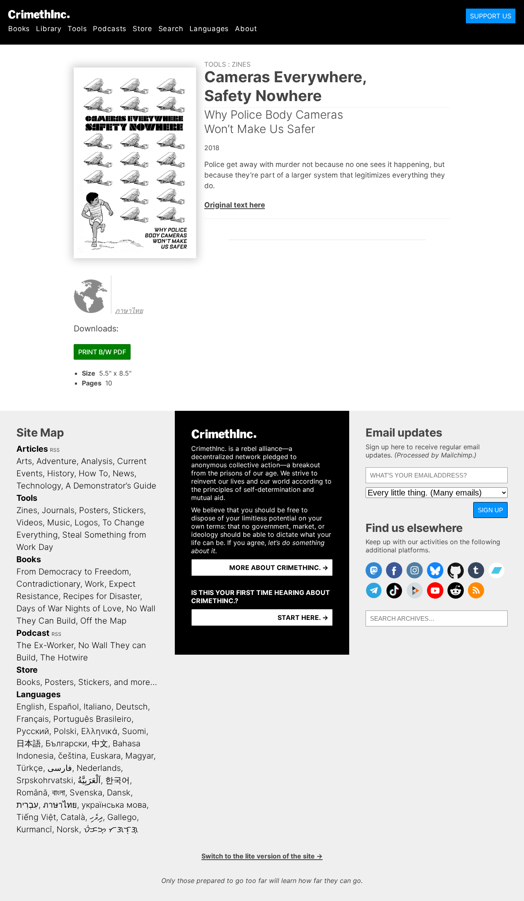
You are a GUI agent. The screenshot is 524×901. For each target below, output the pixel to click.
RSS (55, 450)
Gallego (122, 817)
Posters (93, 510)
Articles (32, 449)
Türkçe (29, 768)
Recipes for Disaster (101, 596)
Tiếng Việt (36, 817)
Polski (65, 731)
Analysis (97, 461)
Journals (58, 510)
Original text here (234, 204)
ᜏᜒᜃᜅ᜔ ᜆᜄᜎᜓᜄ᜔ (111, 829)
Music (58, 522)
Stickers (128, 510)
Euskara (105, 756)
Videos (29, 522)
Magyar (139, 756)
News (123, 473)
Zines (241, 64)
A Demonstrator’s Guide (111, 486)
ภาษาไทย (129, 310)
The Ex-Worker (45, 645)
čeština (72, 756)
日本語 (28, 743)
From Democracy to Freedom (72, 572)
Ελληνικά (99, 731)
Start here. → (303, 617)
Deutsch (132, 707)
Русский (32, 731)
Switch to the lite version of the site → (262, 856)
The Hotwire (64, 657)
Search (170, 29)
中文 (100, 743)
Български (66, 743)
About (246, 29)
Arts (24, 461)
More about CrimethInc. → (278, 567)
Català (73, 817)
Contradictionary (48, 584)
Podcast (33, 633)
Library (48, 29)
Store (142, 29)
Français (32, 719)
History (60, 473)
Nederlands (99, 768)
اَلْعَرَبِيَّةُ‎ (89, 780)
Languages (209, 29)
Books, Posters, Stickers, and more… (86, 682)
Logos (86, 522)
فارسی (59, 768)
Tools (77, 29)
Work (94, 584)
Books (19, 29)
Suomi (134, 731)
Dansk (119, 792)
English (30, 707)
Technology (38, 486)
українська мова (114, 805)
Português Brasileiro (92, 719)
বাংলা (58, 792)
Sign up (490, 510)
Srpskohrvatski (44, 780)
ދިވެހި (96, 817)
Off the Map (103, 621)
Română (31, 792)
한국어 (117, 780)
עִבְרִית (27, 805)
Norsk (67, 829)
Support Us (490, 16)
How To (93, 473)
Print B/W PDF (102, 352)
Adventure (56, 461)
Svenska (86, 792)
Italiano (97, 707)
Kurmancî (34, 829)
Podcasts (109, 29)
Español (64, 707)
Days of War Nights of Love (69, 608)
